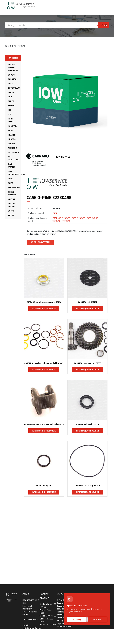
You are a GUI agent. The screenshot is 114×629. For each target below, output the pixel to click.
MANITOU (12, 147)
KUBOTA (12, 139)
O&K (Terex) (11, 165)
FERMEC (11, 105)
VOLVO (11, 210)
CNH (10, 96)
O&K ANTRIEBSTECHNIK (16, 173)
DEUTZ (11, 101)
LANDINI (11, 143)
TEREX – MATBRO (12, 193)
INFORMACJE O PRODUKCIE (44, 308)
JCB (9, 109)
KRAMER (11, 134)
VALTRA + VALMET (12, 205)
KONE (10, 130)
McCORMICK (13, 152)
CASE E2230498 (78, 218)
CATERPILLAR (14, 87)
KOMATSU (12, 126)
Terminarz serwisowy (62, 607)
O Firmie (61, 600)
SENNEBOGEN (14, 187)
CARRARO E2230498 (61, 218)
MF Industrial (13, 158)
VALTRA (11, 199)
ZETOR (11, 215)
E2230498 (66, 221)
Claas (11, 92)
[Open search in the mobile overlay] (57, 51)
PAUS (10, 178)
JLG (9, 114)
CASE (10, 83)
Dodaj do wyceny (40, 242)
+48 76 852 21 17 (30, 621)
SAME (10, 183)
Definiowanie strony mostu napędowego (63, 620)
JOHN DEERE (11, 120)
